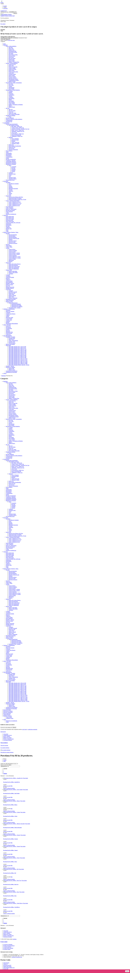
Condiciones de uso (7, 735)
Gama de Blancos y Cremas (15, 257)
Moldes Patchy (12, 107)
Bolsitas (7, 322)
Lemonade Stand (15, 139)
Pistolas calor (9, 228)
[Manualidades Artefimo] (6, 14)
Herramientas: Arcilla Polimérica (13, 90)
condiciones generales (32, 729)
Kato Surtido (11, 88)
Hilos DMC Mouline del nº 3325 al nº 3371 (18, 360)
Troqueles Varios (12, 177)
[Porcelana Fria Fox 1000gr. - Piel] (10, 869)
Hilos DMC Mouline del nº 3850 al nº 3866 (18, 363)
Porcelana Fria (9, 121)
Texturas (10, 96)
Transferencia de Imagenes (11, 371)
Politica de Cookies (7, 737)
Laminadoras (11, 94)
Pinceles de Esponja (13, 243)
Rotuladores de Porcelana (11, 372)
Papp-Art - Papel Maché (11, 209)
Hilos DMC (8, 345)
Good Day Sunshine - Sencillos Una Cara (20, 128)
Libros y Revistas (7, 324)
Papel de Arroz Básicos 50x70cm (16, 197)
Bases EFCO (11, 339)
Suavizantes (11, 101)
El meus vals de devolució (8, 945)
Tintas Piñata (8, 245)
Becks (10, 116)
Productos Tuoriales (7, 715)
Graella (4, 760)
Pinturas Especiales (10, 287)
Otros (10, 192)
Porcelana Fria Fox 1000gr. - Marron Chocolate (12, 827)
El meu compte (4, 941)
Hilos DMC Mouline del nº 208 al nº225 (17, 347)
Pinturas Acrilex (9, 301)
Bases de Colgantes (10, 311)
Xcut (10, 176)
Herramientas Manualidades (12, 323)
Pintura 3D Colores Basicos (15, 264)
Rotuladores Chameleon (11, 163)
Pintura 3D (8, 262)
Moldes (10, 99)
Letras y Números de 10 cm (15, 204)
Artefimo (14, 939)
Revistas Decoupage (10, 210)
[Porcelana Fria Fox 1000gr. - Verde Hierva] (13, 903)
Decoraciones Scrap (10, 180)
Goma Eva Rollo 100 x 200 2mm (13, 222)
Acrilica (7, 248)
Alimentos (11, 191)
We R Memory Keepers (14, 125)
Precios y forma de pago (8, 738)
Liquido (10, 86)
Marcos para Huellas (10, 344)
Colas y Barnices (9, 208)
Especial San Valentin (8, 711)
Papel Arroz (8, 195)
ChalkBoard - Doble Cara (16, 136)
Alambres (8, 321)
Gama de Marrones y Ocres (14, 256)
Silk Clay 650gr (12, 110)
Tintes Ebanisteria (10, 300)
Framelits (13, 170)
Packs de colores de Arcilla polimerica (14, 119)
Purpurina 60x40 (9, 220)
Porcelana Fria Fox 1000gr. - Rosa (9, 895)
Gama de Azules (12, 251)
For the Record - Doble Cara (17, 133)
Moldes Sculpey (12, 81)
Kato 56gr (11, 83)
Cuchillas (11, 91)
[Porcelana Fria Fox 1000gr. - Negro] (11, 857)
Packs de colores (12, 76)
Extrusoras (11, 93)
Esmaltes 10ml (12, 338)
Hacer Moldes (12, 102)
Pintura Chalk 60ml (13, 271)
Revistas (8, 226)
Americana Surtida (10, 277)
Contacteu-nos (4, 10)
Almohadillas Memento (11, 161)
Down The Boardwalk (16, 135)
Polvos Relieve (9, 150)
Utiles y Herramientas (13, 340)
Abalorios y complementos (9, 309)
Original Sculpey (12, 74)
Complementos (9, 120)
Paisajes (10, 186)
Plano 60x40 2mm (10, 216)
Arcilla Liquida (9, 281)
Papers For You (12, 147)
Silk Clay (11, 109)
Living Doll (11, 73)
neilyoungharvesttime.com (8, 967)
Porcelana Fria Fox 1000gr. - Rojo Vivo (10, 884)
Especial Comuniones (13, 149)
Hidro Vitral (11, 296)
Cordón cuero (9, 319)
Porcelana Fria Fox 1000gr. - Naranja (10, 838)
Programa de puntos (7, 936)
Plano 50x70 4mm (10, 218)
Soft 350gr (11, 53)
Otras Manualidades (7, 335)
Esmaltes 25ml (12, 341)
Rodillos (10, 92)
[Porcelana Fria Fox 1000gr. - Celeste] (11, 812)
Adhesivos (8, 227)
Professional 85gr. (12, 51)
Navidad (10, 189)
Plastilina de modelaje (10, 115)
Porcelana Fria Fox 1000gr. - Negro (10, 861)
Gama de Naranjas (13, 255)
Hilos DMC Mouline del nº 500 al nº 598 (17, 351)
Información (3, 731)
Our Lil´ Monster (15, 138)
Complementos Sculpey (14, 80)
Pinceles (7, 233)
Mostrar (2, 764)
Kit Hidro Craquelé (13, 291)
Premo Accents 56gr (13, 66)
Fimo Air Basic (12, 55)
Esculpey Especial (12, 77)
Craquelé (8, 274)
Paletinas (10, 239)
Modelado (5, 45)
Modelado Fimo (9, 332)
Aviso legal (5, 734)
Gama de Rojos (12, 249)
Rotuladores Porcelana (11, 299)
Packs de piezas (12, 343)
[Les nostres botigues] (5, 750)
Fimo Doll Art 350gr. (13, 54)
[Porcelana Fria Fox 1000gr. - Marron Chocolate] (14, 823)
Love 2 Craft (14, 132)
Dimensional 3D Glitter (16, 305)
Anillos (7, 316)
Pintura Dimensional (13, 302)
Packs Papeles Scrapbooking (15, 146)
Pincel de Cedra (12, 242)
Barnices (10, 261)
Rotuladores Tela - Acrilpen (14, 307)
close (127, 971)
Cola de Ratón (9, 318)
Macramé (8, 330)
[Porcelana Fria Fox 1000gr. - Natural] (11, 846)
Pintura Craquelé (12, 295)
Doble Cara (11, 144)
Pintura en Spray (9, 284)
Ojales (7, 722)
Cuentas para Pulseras (10, 313)
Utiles (7, 231)
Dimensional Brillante (16, 304)
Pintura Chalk (9, 270)
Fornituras (8, 310)
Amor (10, 194)
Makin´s (10, 105)
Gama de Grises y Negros (14, 254)
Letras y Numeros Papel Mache (12, 200)
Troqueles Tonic (12, 173)
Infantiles (11, 187)
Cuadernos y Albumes (10, 160)
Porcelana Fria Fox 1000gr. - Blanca (10, 804)
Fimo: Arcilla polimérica (11, 46)
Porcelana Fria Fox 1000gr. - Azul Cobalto (11, 793)
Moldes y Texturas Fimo (14, 62)
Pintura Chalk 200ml (13, 272)
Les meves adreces (7, 946)
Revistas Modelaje (10, 118)
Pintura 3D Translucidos (14, 267)
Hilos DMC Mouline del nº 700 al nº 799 (17, 354)
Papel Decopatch (9, 206)
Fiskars (7, 158)
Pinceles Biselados (13, 237)
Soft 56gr (11, 47)
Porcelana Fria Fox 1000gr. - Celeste (10, 816)
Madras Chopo (12, 369)
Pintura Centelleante (13, 298)
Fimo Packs (11, 57)
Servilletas (8, 182)
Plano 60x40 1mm (10, 217)
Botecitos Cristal (9, 317)
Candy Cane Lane (15, 142)
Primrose (13, 141)
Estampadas (8, 223)
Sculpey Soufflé (12, 68)
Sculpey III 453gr (12, 69)
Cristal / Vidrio (9, 246)
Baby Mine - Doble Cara (16, 126)
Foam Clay (11, 111)
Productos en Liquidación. (11, 720)
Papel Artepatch (9, 211)
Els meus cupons (6, 949)
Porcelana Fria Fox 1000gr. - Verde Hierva (11, 907)
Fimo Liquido (12, 60)
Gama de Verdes (12, 259)
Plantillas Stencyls (10, 288)
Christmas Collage (15, 143)
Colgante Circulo (9, 718)
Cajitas (7, 212)
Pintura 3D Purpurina (13, 265)
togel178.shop (6, 962)
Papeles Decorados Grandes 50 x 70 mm (17, 199)
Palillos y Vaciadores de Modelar (16, 104)
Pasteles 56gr (11, 49)
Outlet (4, 719)
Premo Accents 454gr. (13, 71)
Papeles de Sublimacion (11, 214)
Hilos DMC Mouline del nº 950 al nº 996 (17, 357)
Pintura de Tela (12, 293)
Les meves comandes (7, 944)
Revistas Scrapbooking (11, 159)
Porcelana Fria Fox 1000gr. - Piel (9, 873)
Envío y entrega (6, 736)
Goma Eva (5, 215)
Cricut (10, 175)
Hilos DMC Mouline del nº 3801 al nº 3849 (18, 362)
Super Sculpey (12, 75)
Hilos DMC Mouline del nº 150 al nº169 (17, 346)
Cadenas (8, 315)
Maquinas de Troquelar (11, 164)
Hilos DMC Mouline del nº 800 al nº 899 (17, 355)
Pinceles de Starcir (13, 240)
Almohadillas (9, 153)
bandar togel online (7, 966)
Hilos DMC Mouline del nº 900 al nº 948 (17, 356)
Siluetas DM (11, 368)
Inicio (4, 43)
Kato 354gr (11, 85)
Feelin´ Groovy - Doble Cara (17, 130)
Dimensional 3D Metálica (16, 306)
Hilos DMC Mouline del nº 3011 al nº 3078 (18, 358)
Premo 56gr (11, 65)
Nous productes (4, 742)
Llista (4, 761)
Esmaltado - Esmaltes (10, 336)
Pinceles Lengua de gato (14, 238)
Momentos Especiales (13, 188)
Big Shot (13, 167)
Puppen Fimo (11, 59)
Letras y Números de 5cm (14, 205)
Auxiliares (11, 273)
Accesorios (13, 166)
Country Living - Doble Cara (17, 127)
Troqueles (13, 169)
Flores (10, 184)
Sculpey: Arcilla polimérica (12, 63)
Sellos (7, 152)
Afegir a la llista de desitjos (9, 788)
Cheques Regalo (6, 714)
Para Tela (8, 285)
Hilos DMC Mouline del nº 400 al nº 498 (17, 350)
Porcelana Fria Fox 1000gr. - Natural (10, 850)
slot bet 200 (5, 968)
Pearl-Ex (8, 244)
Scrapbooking (6, 122)
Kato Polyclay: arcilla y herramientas (14, 82)
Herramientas (11, 87)
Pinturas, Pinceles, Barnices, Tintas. (10, 232)
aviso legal (24, 729)
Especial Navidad (7, 709)
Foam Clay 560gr (12, 113)
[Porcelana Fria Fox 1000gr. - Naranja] (11, 835)
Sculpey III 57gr (12, 64)
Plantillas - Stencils (10, 283)
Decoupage (5, 181)
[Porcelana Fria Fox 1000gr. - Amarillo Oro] (13, 778)
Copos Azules (9, 717)
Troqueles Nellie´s (12, 178)
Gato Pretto (8, 289)
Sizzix (10, 165)
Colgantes (8, 312)
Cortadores (11, 97)
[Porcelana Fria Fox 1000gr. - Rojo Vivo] (12, 880)
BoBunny (11, 137)
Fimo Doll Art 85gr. (13, 52)
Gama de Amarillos (13, 250)
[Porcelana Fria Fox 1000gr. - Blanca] (11, 800)
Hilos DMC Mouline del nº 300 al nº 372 (17, 349)
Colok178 (5, 964)
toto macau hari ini (7, 965)
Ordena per (3, 763)
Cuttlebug (11, 172)
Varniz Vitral (11, 294)
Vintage (10, 193)
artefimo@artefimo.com (17, 957)
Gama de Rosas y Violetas (14, 253)
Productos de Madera (10, 367)
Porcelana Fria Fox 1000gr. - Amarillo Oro (11, 782)
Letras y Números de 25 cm (15, 201)
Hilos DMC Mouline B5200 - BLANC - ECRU (19, 364)
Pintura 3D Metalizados (14, 268)
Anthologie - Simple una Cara (17, 131)
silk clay (7, 108)
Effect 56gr (11, 48)
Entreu (2, 2)
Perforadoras (8, 155)
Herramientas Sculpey (13, 79)
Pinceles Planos (12, 236)
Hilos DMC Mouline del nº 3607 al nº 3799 (18, 361)
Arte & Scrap (11, 148)
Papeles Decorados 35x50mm (15, 198)
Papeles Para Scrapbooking (12, 124)
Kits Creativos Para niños (14, 114)
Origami (7, 329)
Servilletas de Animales (14, 183)
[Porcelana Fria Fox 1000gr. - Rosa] (11, 892)
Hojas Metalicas (9, 282)
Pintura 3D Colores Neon (14, 266)
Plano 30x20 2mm (10, 221)
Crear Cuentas (12, 103)
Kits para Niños (12, 58)
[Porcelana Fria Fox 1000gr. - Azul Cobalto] (13, 789)
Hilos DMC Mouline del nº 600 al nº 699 (17, 352)
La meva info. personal (8, 948)
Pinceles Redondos (13, 234)
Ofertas (4, 373)
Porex (7, 229)
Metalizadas (11, 260)
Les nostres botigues (7, 740)
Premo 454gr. (11, 70)
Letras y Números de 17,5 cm (15, 203)
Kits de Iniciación (7, 713)
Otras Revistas (9, 333)
